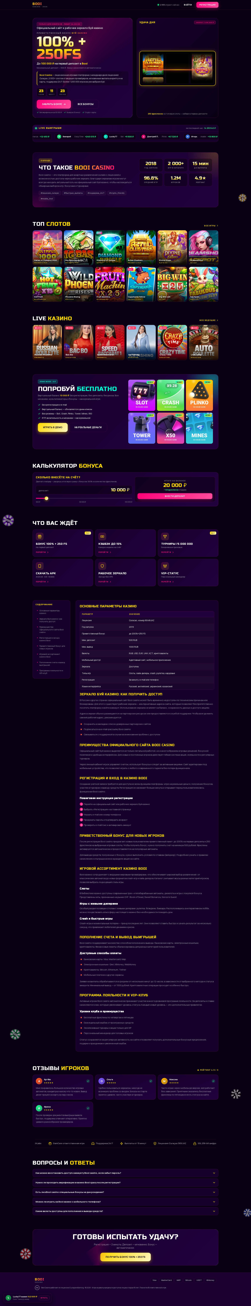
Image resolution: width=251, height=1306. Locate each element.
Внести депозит (175, 496)
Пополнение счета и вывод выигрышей (52, 663)
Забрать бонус (52, 104)
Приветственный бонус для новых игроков (52, 647)
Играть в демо (52, 427)
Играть (45, 1297)
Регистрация (207, 4)
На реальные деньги (88, 427)
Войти (188, 4)
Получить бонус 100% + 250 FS (126, 1257)
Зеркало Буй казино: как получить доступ (50, 620)
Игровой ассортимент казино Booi (49, 655)
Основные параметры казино (49, 611)
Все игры (210, 225)
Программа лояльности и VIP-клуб (51, 671)
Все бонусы (86, 104)
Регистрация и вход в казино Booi (49, 639)
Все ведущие (208, 320)
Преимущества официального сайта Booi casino (51, 629)
